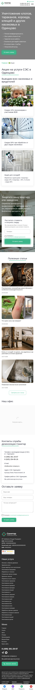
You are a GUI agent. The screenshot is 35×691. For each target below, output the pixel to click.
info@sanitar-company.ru (9, 656)
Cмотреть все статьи (17, 392)
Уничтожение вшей (7, 599)
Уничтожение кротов (7, 619)
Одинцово (31, 1)
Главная (4, 628)
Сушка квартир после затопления (11, 567)
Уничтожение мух (6, 601)
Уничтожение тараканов (8, 581)
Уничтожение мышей (7, 617)
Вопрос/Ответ (5, 639)
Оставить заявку (9, 52)
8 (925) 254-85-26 (25, 5)
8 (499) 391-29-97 (25, 3)
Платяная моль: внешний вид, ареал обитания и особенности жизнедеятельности (17, 288)
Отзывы (4, 635)
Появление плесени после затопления (14, 384)
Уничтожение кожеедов (8, 608)
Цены (3, 632)
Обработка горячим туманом (10, 610)
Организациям (6, 637)
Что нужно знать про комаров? (11, 321)
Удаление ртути (6, 565)
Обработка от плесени (8, 571)
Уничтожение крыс (7, 614)
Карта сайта (5, 644)
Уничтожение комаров (8, 596)
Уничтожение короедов (8, 587)
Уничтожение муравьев (8, 585)
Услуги (3, 630)
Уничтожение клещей (8, 590)
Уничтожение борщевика (9, 569)
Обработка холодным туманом (10, 612)
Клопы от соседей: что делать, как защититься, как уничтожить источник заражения (17, 352)
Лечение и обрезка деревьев (10, 562)
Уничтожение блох (7, 603)
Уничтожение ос (6, 592)
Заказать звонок (11, 663)
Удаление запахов (7, 576)
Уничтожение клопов (7, 583)
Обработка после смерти (9, 578)
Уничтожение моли (7, 605)
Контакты (4, 641)
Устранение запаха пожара (9, 574)
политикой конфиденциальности (16, 236)
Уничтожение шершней (8, 594)
